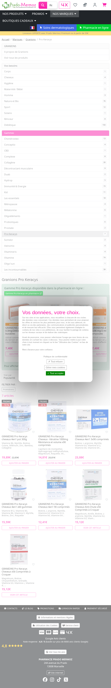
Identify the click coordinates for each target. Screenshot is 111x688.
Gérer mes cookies (55, 367)
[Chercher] (43, 5)
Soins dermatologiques (58, 28)
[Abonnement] (85, 5)
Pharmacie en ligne (95, 28)
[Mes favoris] (75, 5)
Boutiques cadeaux (18, 21)
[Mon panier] (104, 5)
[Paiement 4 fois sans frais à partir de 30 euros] (64, 5)
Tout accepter (56, 373)
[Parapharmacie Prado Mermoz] (19, 5)
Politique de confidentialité (55, 356)
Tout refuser (56, 361)
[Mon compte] (95, 5)
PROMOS (38, 14)
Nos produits (13, 14)
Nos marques (63, 14)
